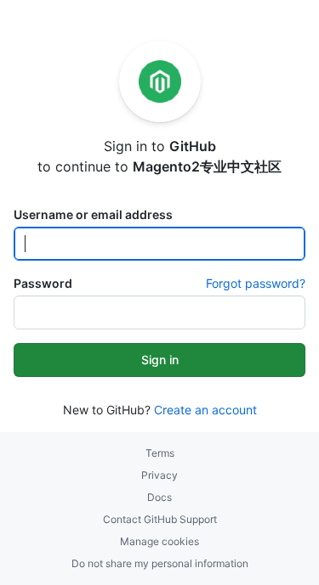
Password (43, 283)
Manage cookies (159, 541)
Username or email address (93, 214)
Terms (159, 453)
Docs (159, 497)
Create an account (205, 409)
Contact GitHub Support (160, 519)
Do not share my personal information (159, 563)
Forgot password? (255, 283)
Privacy (159, 475)
